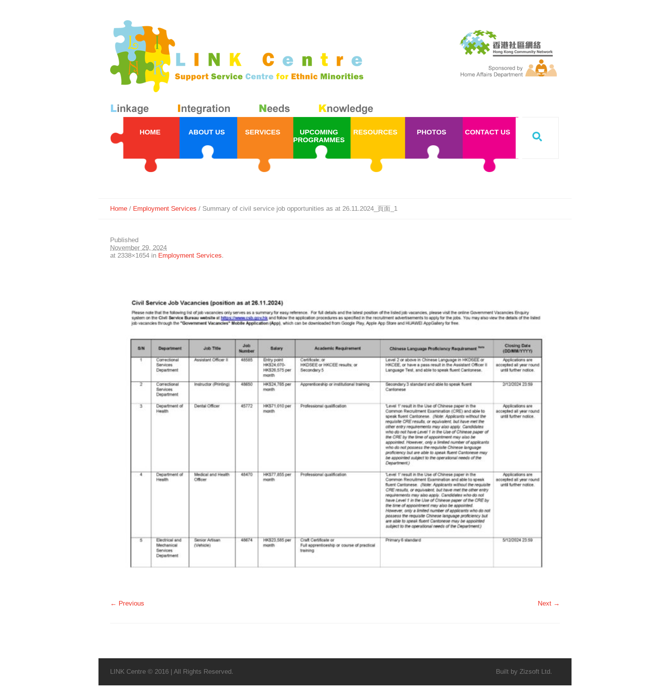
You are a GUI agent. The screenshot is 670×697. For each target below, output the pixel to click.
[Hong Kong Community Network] (243, 68)
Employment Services (165, 208)
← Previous (127, 603)
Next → (549, 603)
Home (118, 208)
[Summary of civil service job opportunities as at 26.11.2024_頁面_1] (335, 433)
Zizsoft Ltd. (536, 671)
